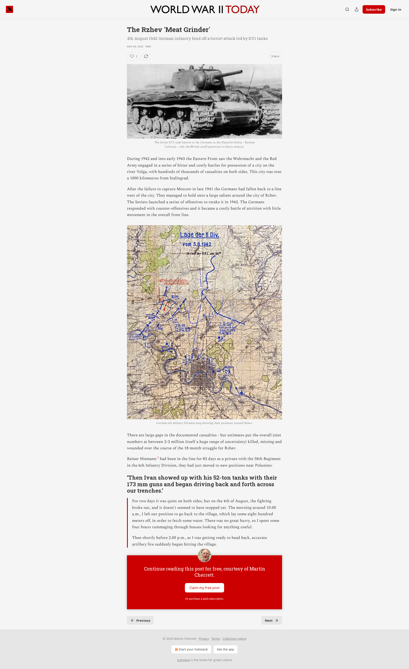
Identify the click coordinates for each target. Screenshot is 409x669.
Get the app (225, 649)
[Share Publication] (356, 9)
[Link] (121, 484)
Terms (215, 639)
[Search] (347, 9)
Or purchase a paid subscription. (204, 599)
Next (269, 620)
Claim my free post (204, 587)
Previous (143, 620)
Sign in (395, 9)
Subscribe (374, 9)
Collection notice (234, 639)
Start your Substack (193, 649)
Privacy (204, 639)
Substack (183, 660)
